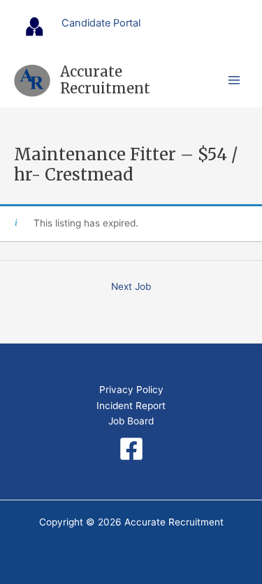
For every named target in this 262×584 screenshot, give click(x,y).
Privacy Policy (131, 389)
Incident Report (131, 405)
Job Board (131, 421)
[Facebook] (131, 448)
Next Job (131, 286)
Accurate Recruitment (105, 80)
